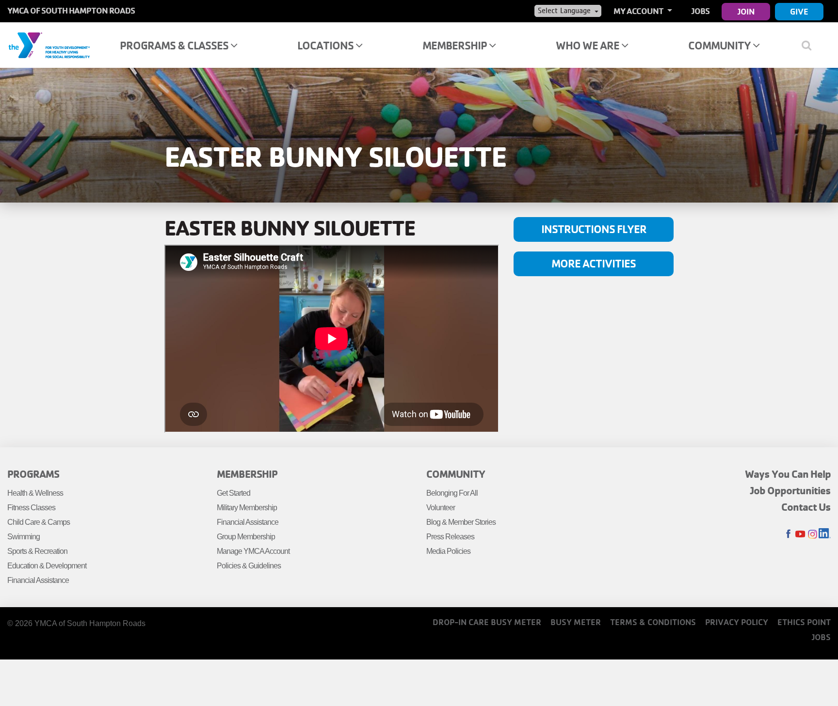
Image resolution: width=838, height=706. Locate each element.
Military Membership (247, 507)
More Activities (593, 263)
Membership (455, 45)
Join (746, 11)
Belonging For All (452, 493)
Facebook (788, 534)
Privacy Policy (736, 622)
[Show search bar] (810, 45)
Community (720, 45)
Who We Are (588, 45)
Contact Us (806, 507)
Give (799, 11)
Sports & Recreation (37, 551)
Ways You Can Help (788, 474)
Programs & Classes (175, 45)
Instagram (812, 534)
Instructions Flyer (593, 229)
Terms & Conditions (653, 622)
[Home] (49, 45)
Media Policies (448, 551)
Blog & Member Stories (461, 522)
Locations (326, 45)
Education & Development (46, 566)
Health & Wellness (35, 493)
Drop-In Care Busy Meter (487, 622)
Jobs (700, 10)
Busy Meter (575, 622)
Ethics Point (804, 622)
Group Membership (246, 537)
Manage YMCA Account (253, 551)
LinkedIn (825, 534)
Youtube (800, 534)
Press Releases (450, 537)
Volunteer (440, 507)
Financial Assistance (38, 580)
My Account (639, 10)
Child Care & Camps (38, 522)
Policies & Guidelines (249, 566)
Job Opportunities (790, 490)
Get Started (233, 493)
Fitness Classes (31, 507)
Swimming (23, 537)
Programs (33, 474)
